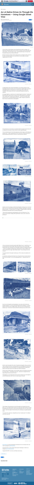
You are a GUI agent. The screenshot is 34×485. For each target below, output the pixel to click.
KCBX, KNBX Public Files (15, 473)
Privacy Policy (14, 475)
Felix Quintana (4, 444)
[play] (2, 4)
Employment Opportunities (28, 472)
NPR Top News (3, 9)
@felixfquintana (12, 445)
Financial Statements (15, 474)
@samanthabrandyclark (10, 448)
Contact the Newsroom (29, 473)
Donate (30, 1)
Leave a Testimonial (28, 474)
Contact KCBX (28, 470)
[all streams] (33, 4)
